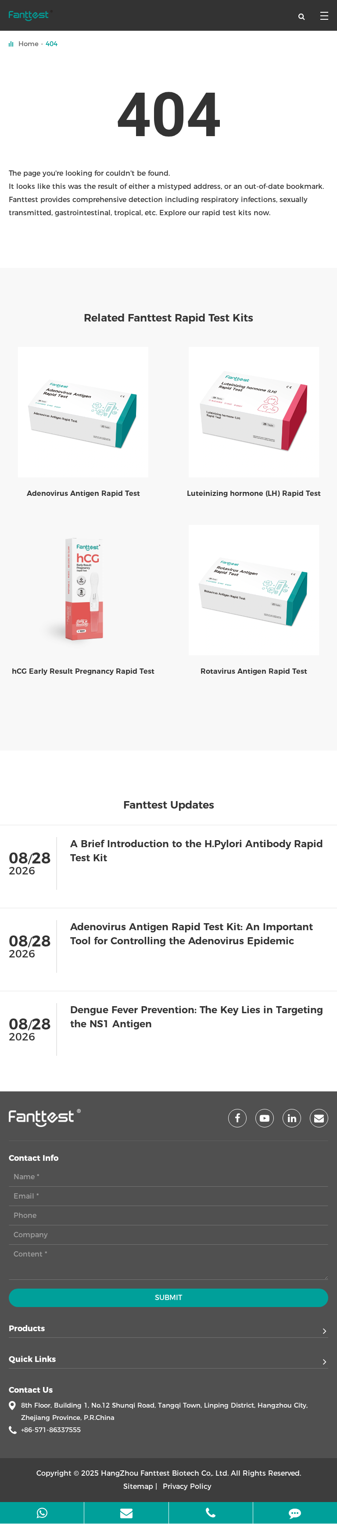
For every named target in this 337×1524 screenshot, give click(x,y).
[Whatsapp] (42, 1513)
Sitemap (138, 1486)
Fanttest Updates (168, 805)
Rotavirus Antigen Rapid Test (254, 671)
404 (51, 44)
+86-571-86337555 (51, 1430)
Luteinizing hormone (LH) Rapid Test (254, 493)
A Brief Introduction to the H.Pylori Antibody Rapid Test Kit (196, 851)
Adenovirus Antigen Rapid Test (83, 493)
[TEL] (211, 1513)
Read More (308, 893)
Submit (168, 1297)
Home (28, 44)
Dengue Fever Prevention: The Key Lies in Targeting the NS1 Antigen (196, 1017)
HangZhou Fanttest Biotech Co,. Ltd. (165, 1473)
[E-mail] (126, 1513)
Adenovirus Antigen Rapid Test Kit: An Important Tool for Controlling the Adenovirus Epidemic (191, 934)
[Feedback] (295, 1513)
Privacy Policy (187, 1486)
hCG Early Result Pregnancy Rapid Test (83, 671)
